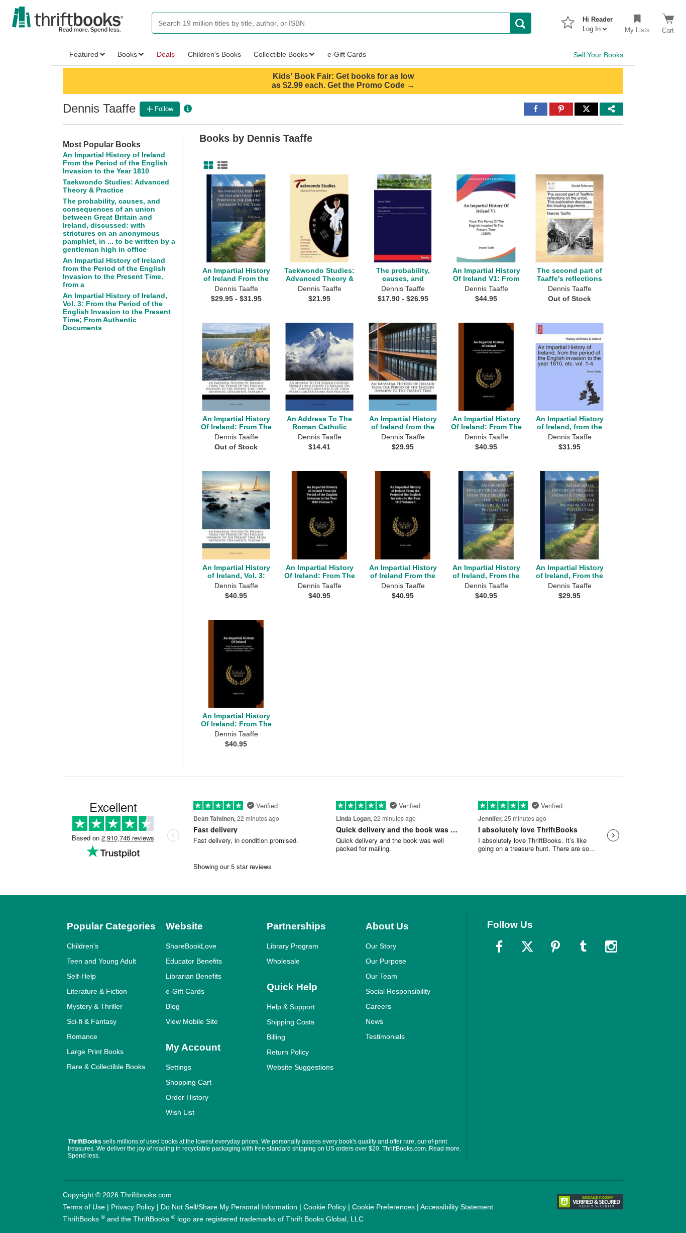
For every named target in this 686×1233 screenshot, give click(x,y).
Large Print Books (95, 1052)
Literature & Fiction (97, 991)
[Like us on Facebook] (499, 946)
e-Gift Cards (185, 991)
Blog (173, 1006)
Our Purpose (386, 961)
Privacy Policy (133, 1207)
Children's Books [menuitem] (214, 54)
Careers (378, 1006)
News (374, 1021)
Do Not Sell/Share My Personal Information (229, 1207)
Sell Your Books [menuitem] (598, 55)
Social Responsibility (398, 991)
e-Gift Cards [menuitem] (346, 54)
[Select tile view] (220, 165)
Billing (276, 1037)
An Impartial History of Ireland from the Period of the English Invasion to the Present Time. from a (114, 272)
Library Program (292, 946)
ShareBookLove (191, 946)
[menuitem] (598, 21)
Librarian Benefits (193, 976)
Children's (82, 946)
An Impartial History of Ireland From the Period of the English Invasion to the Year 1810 (115, 163)
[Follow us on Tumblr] (583, 946)
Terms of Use (84, 1207)
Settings (178, 1067)
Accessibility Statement (456, 1207)
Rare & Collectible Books (106, 1067)
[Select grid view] (206, 165)
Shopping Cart (188, 1082)
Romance (82, 1036)
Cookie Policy (324, 1207)
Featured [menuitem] (83, 54)
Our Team (381, 976)
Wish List (180, 1112)
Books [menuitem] (127, 54)
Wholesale (283, 961)
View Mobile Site (192, 1021)
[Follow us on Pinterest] (555, 946)
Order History (187, 1097)
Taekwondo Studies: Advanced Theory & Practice (116, 186)
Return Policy (288, 1052)
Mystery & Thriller (95, 1006)
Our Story (381, 946)
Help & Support (291, 1007)
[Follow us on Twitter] (527, 946)
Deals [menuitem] (166, 54)
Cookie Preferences (383, 1207)
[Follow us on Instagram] (611, 946)
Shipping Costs (290, 1022)
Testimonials (385, 1036)
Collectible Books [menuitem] (281, 54)
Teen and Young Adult (101, 961)
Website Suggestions (300, 1067)
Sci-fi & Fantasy (92, 1021)
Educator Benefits (194, 961)
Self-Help (81, 976)
